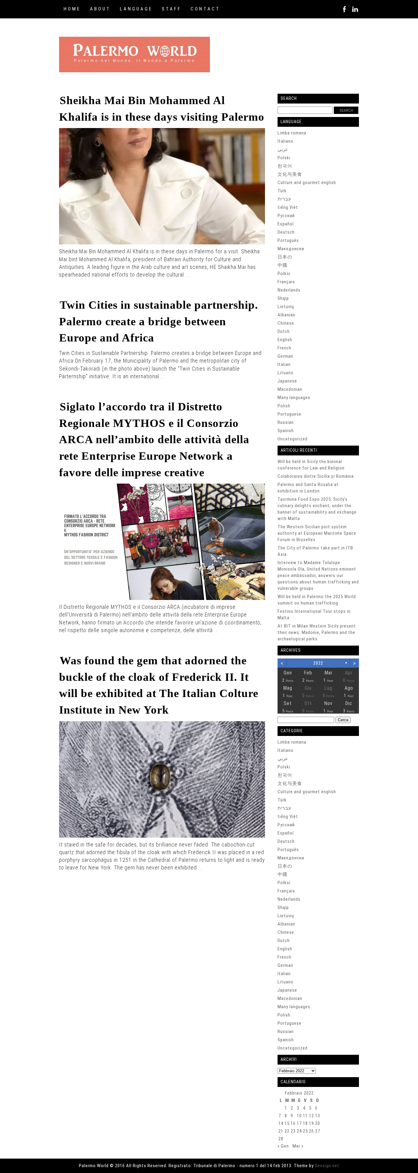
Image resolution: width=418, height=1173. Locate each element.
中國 (282, 265)
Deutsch (286, 232)
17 (299, 1123)
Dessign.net (327, 1165)
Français (286, 282)
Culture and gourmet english (307, 182)
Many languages (294, 397)
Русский (286, 215)
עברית (284, 199)
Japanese (287, 381)
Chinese (286, 323)
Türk (282, 191)
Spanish (286, 430)
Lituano (285, 372)
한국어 (285, 166)
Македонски (291, 248)
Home (72, 9)
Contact (205, 9)
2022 (318, 663)
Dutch (284, 331)
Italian (284, 364)
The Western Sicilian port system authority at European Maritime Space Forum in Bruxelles (317, 533)
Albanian (286, 315)
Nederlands (289, 290)
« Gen (283, 1146)
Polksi (284, 273)
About (100, 9)
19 (311, 1123)
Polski (284, 157)
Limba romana (292, 133)
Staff (171, 9)
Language (136, 9)
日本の (285, 257)
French (284, 348)
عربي (283, 149)
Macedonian (290, 389)
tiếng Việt (288, 207)
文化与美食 (290, 174)
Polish (284, 406)
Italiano (285, 141)
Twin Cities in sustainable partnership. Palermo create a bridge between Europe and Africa (158, 321)
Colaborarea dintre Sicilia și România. (316, 476)
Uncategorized (293, 439)
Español (286, 224)
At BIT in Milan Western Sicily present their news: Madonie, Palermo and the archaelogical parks (317, 632)
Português (288, 240)
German (285, 356)
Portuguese (289, 414)
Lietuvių (286, 306)
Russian (286, 422)
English (285, 339)
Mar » (298, 1146)
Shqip (283, 298)
